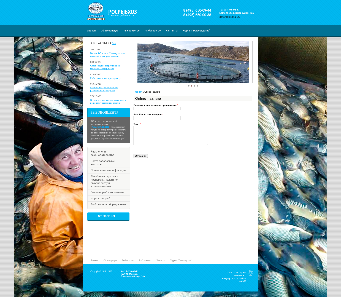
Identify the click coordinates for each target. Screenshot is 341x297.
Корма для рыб (100, 198)
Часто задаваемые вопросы (103, 162)
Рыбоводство (132, 30)
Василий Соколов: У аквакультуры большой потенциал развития (107, 54)
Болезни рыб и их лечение (107, 192)
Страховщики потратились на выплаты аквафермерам (105, 67)
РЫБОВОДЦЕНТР (100, 126)
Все (114, 43)
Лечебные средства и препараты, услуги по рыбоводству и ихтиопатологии (104, 181)
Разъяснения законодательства (102, 153)
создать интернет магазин (236, 274)
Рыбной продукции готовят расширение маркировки (104, 89)
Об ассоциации (109, 30)
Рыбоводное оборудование (108, 204)
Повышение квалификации (108, 170)
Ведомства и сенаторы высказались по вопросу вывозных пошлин (108, 101)
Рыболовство (153, 30)
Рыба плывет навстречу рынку (105, 78)
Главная (91, 30)
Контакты (172, 30)
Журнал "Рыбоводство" (196, 30)
